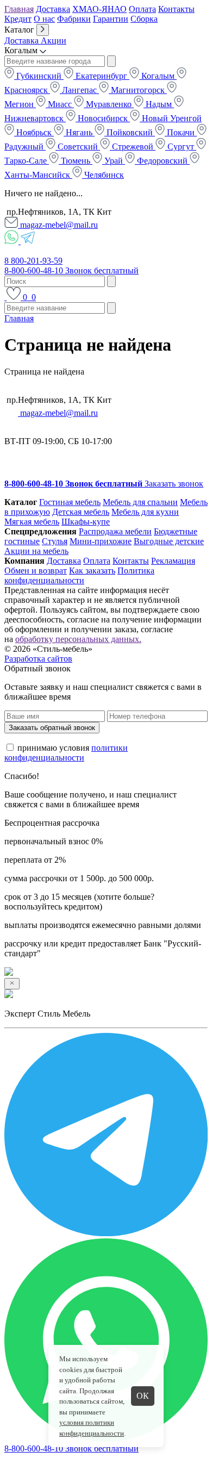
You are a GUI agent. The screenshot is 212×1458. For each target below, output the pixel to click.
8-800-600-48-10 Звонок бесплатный (71, 270)
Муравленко (109, 104)
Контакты (176, 9)
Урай (113, 160)
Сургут (180, 146)
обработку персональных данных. (78, 639)
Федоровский (162, 160)
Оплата (142, 9)
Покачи (181, 132)
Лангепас (79, 90)
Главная (19, 9)
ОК (142, 1395)
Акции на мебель (36, 551)
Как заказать (92, 570)
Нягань (79, 132)
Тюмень (75, 160)
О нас (44, 18)
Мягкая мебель (31, 521)
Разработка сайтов (38, 658)
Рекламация (173, 560)
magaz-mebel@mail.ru (58, 224)
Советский (77, 146)
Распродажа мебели (115, 531)
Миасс (60, 104)
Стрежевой (132, 146)
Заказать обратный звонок (52, 728)
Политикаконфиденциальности (79, 575)
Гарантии (110, 18)
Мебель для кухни (145, 511)
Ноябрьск (34, 132)
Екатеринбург (101, 75)
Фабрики (74, 18)
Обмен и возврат (35, 570)
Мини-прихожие (101, 541)
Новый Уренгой (171, 118)
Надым (159, 104)
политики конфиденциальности (66, 752)
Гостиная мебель (70, 502)
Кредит (18, 18)
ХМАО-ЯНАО (99, 9)
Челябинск (103, 174)
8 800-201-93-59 (33, 260)
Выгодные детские (169, 541)
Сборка (144, 18)
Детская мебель (80, 511)
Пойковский (129, 132)
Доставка (53, 9)
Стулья (54, 541)
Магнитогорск (138, 90)
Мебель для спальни (140, 502)
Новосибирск (103, 118)
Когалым (158, 75)
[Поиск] (5, 297)
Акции (53, 40)
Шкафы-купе (85, 521)
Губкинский (39, 75)
